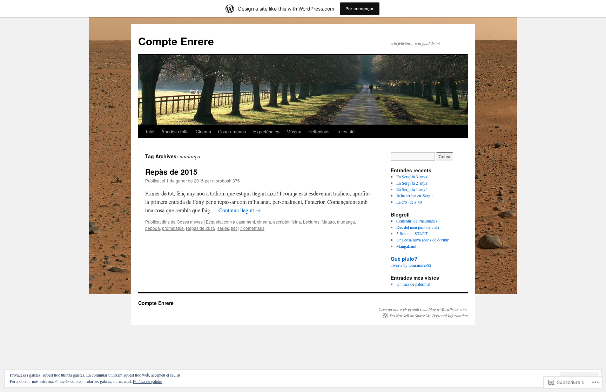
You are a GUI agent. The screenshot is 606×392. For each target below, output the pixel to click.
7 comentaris (252, 228)
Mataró (328, 222)
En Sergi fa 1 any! (411, 189)
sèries (223, 228)
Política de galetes (147, 381)
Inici (150, 131)
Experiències (266, 131)
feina (296, 222)
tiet (234, 228)
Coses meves (232, 131)
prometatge (173, 228)
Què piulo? (404, 258)
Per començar (359, 8)
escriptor (281, 222)
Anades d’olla (175, 131)
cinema (264, 222)
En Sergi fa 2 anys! (412, 183)
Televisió (346, 131)
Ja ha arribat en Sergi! (414, 195)
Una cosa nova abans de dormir (422, 239)
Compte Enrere (176, 40)
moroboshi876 (226, 181)
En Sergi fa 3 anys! (412, 176)
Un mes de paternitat (413, 284)
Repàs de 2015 (171, 171)
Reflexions (319, 131)
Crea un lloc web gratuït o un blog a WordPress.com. (423, 309)
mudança (346, 222)
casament (245, 222)
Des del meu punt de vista (417, 227)
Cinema (203, 131)
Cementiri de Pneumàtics (416, 221)
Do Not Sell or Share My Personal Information (429, 315)
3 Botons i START (411, 233)
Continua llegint (239, 210)
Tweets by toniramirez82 (411, 265)
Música (294, 131)
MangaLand (406, 246)
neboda (152, 228)
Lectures (311, 222)
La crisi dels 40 (409, 202)
